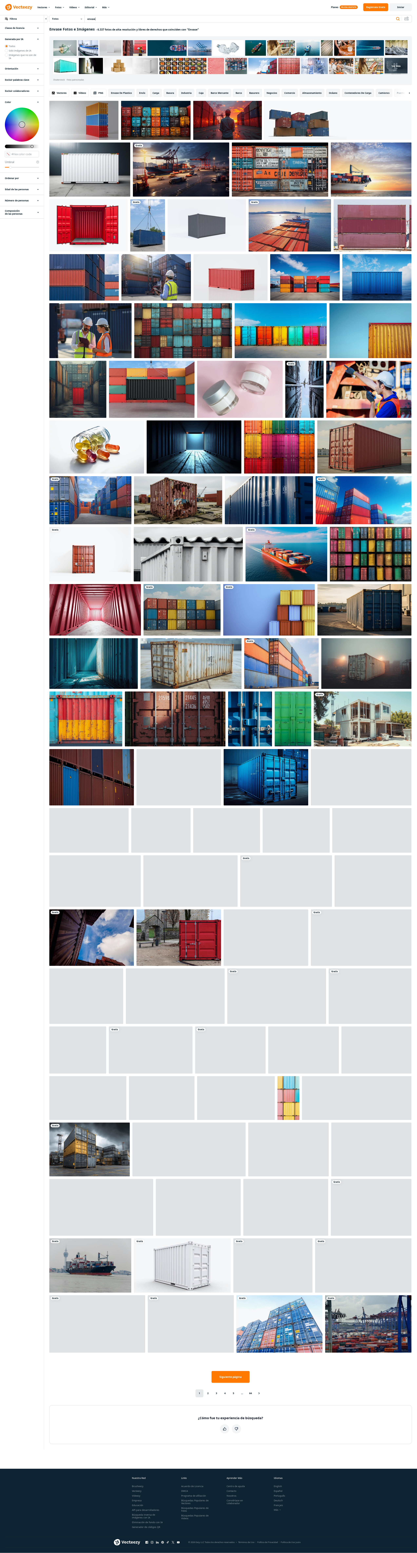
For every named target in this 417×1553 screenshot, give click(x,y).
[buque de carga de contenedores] (90, 1265)
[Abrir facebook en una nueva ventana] (146, 1542)
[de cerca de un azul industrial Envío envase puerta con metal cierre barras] (250, 718)
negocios (272, 92)
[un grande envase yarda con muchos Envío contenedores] (89, 1149)
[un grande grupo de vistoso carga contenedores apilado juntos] (183, 330)
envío (142, 92)
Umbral (9, 162)
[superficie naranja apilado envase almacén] (303, 1050)
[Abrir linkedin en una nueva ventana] (157, 1542)
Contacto (231, 1490)
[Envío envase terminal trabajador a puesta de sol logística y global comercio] (227, 120)
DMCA (184, 1490)
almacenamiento (312, 92)
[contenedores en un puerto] (372, 225)
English (278, 1486)
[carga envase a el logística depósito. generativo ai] (266, 777)
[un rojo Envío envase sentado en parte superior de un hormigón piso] (364, 447)
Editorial (89, 7)
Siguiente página (230, 1377)
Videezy (136, 1495)
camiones (384, 92)
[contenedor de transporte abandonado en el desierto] (236, 1098)
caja (201, 92)
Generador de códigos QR (146, 1527)
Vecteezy (136, 1490)
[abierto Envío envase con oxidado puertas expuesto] (178, 777)
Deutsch (278, 1500)
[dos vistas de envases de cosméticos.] (240, 389)
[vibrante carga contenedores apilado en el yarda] (161, 830)
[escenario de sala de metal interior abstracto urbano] (97, 1324)
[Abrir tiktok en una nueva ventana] (167, 1542)
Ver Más (396, 66)
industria (186, 92)
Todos (12, 46)
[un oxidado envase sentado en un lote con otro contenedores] (178, 500)
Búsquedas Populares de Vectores (195, 1502)
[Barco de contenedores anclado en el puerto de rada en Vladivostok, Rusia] (290, 225)
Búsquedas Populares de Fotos (195, 1509)
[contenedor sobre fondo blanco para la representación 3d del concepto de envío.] (89, 830)
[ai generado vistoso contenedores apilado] (276, 996)
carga (156, 92)
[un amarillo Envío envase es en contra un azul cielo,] (370, 330)
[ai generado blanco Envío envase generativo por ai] (89, 169)
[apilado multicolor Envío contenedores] (279, 447)
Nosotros (231, 1495)
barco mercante (219, 92)
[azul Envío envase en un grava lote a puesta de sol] (364, 610)
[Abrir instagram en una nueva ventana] (152, 1542)
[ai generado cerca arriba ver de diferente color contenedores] (371, 830)
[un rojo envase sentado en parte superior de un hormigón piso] (286, 881)
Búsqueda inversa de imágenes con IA (143, 1516)
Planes (334, 7)
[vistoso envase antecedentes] (156, 120)
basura (170, 92)
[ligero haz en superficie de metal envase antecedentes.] (198, 1207)
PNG (100, 92)
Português (279, 1495)
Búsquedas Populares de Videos (195, 1517)
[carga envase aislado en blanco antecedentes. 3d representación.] (207, 225)
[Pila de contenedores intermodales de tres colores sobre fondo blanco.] (83, 120)
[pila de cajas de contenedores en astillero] (279, 1324)
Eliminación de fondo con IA (147, 1522)
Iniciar (400, 7)
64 (250, 1393)
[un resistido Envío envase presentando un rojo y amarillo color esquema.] (85, 718)
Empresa (137, 1500)
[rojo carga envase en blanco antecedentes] (90, 554)
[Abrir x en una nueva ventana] (173, 1542)
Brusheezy (137, 1486)
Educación (137, 1505)
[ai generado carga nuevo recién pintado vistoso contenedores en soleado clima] (281, 330)
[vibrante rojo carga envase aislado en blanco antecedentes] (371, 1207)
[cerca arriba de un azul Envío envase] (269, 500)
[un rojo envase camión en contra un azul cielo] (175, 996)
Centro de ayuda (236, 1486)
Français (278, 1505)
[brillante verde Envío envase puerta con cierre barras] (293, 718)
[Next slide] (406, 93)
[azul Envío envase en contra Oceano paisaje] (376, 277)
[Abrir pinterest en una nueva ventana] (162, 1542)
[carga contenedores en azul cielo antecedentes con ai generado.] (363, 500)
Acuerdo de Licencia (192, 1486)
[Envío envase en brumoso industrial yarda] (366, 663)
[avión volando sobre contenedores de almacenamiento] (304, 389)
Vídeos (73, 7)
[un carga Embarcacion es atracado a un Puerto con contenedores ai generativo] (181, 169)
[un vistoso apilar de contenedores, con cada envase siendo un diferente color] (288, 1149)
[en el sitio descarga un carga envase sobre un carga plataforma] (376, 1050)
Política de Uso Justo (291, 1542)
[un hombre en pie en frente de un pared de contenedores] (373, 881)
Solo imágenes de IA (20, 50)
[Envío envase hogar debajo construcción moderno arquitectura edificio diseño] (362, 718)
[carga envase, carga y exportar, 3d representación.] (231, 277)
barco (239, 92)
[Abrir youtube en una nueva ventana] (178, 1542)
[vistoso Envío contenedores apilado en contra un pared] (151, 1050)
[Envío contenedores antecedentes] (296, 830)
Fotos (58, 7)
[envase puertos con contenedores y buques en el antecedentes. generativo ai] (161, 1098)
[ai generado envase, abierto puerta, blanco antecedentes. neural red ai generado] (88, 225)
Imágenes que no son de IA (22, 56)
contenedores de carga (358, 92)
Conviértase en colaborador (235, 1502)
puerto (401, 92)
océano (333, 92)
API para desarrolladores (145, 1510)
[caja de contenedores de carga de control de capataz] (156, 277)
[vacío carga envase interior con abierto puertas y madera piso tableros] (194, 447)
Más (104, 7)
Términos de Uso (246, 1542)
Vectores (42, 7)
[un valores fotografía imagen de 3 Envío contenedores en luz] (305, 277)
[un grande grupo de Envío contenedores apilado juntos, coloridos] (182, 610)
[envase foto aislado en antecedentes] (370, 996)
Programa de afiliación (193, 1495)
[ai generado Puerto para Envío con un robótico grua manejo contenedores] (363, 1265)
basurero (254, 92)
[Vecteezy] (18, 7)
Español (278, 1490)
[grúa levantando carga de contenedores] (147, 225)
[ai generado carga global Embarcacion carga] (280, 169)
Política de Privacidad (267, 1542)
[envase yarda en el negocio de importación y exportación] (90, 500)
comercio (289, 92)
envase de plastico (121, 92)
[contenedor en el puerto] (368, 1324)
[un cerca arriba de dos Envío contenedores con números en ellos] (175, 718)
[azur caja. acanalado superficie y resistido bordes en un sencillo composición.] (87, 1098)
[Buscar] (398, 19)
